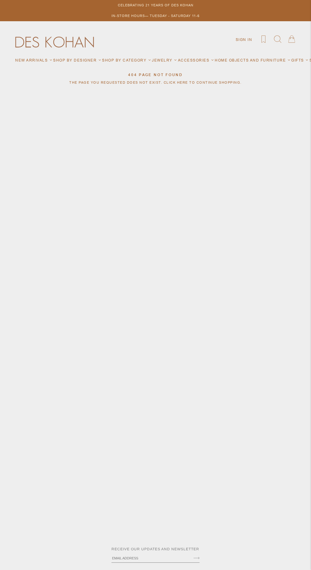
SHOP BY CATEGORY (125, 60)
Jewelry (163, 60)
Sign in (244, 39)
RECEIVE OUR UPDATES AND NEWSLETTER (155, 549)
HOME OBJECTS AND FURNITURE (251, 60)
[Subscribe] (196, 558)
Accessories (194, 60)
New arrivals (32, 60)
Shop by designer (75, 60)
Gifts (298, 60)
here (182, 82)
